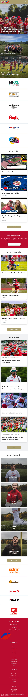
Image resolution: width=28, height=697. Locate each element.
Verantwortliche (14, 663)
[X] (15, 621)
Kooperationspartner (14, 677)
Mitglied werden (14, 661)
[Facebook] (12, 621)
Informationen (14, 659)
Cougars (14, 647)
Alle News (14, 447)
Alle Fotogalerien (14, 329)
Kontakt (14, 691)
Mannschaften (14, 649)
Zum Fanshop (14, 560)
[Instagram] (10, 621)
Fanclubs (14, 679)
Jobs (14, 665)
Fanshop (14, 652)
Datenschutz (14, 689)
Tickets (14, 650)
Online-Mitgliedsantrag (14, 244)
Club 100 (14, 681)
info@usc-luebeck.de (15, 629)
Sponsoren (14, 671)
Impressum (14, 686)
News (14, 645)
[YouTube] (18, 621)
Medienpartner (14, 673)
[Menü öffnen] (25, 1)
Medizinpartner (14, 675)
